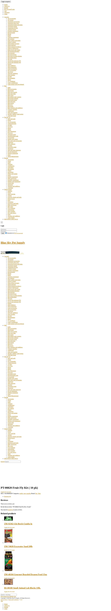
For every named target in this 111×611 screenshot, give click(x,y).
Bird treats (10, 106)
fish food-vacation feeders (15, 56)
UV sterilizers (11, 81)
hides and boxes (12, 178)
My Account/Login (9, 9)
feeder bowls (11, 199)
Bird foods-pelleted (13, 98)
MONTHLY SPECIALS (11, 219)
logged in (10, 510)
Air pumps (10, 20)
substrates (10, 184)
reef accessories (12, 70)
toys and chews (12, 213)
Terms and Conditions (13, 599)
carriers (10, 195)
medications (11, 210)
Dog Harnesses (12, 131)
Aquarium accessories (14, 21)
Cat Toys (10, 126)
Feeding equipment (13, 31)
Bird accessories (12, 89)
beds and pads (11, 119)
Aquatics (6, 17)
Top (2, 601)
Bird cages (10, 95)
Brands (6, 8)
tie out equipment (12, 152)
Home (6, 4)
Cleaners (10, 164)
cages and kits (11, 194)
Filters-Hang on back (13, 43)
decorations (11, 169)
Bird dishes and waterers (14, 97)
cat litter (10, 125)
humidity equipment (13, 180)
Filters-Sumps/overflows (14, 47)
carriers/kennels (12, 123)
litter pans (10, 206)
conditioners (11, 166)
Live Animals (11, 208)
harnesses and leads (13, 203)
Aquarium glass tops (13, 23)
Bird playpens (11, 101)
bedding (10, 191)
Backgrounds (11, 32)
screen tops (11, 183)
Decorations (11, 39)
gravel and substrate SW (14, 62)
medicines (10, 142)
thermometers (11, 78)
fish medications (12, 58)
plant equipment (12, 67)
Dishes (9, 170)
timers (9, 79)
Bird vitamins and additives (15, 108)
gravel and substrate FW (14, 61)
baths (9, 87)
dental (9, 128)
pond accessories (12, 68)
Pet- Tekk (38, 493)
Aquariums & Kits (13, 28)
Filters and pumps (12, 173)
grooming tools (12, 134)
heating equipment (13, 177)
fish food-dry (11, 53)
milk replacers (11, 144)
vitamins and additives (14, 186)
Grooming (10, 202)
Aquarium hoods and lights (15, 25)
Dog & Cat (7, 117)
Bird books (11, 90)
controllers (10, 167)
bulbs (9, 163)
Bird (5, 86)
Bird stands (11, 103)
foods (9, 175)
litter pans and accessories (15, 141)
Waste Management (13, 156)
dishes (9, 130)
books (9, 120)
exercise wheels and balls (14, 197)
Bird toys (10, 105)
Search (2, 461)
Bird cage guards (12, 92)
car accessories (12, 122)
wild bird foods (12, 116)
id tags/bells (11, 137)
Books (9, 34)
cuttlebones (11, 111)
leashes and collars (13, 139)
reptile (21, 493)
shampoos (10, 148)
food (9, 200)
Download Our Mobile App (8, 596)
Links (5, 14)
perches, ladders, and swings (15, 114)
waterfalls (10, 188)
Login (2, 233)
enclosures (10, 172)
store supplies (11, 75)
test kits (10, 76)
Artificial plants (12, 29)
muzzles (10, 145)
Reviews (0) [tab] (7, 496)
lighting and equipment (14, 181)
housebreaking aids (13, 136)
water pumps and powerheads (16, 84)
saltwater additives (13, 73)
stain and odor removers (14, 150)
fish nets (10, 59)
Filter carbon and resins (14, 40)
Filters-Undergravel (13, 48)
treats (9, 155)
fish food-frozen (12, 54)
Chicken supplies (12, 109)
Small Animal (8, 189)
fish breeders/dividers (13, 51)
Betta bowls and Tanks (14, 50)
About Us (7, 6)
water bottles (11, 217)
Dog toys (10, 133)
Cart (5, 11)
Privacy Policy (4, 599)
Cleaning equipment (13, 37)
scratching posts (12, 147)
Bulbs (9, 36)
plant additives (12, 65)
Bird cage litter (12, 94)
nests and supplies (12, 112)
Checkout (6, 12)
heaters (9, 64)
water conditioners (13, 83)
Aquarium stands (12, 26)
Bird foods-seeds (12, 100)
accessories (11, 159)
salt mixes (10, 72)
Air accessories (12, 18)
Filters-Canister (12, 42)
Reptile (6, 158)
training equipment (13, 153)
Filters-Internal (12, 45)
